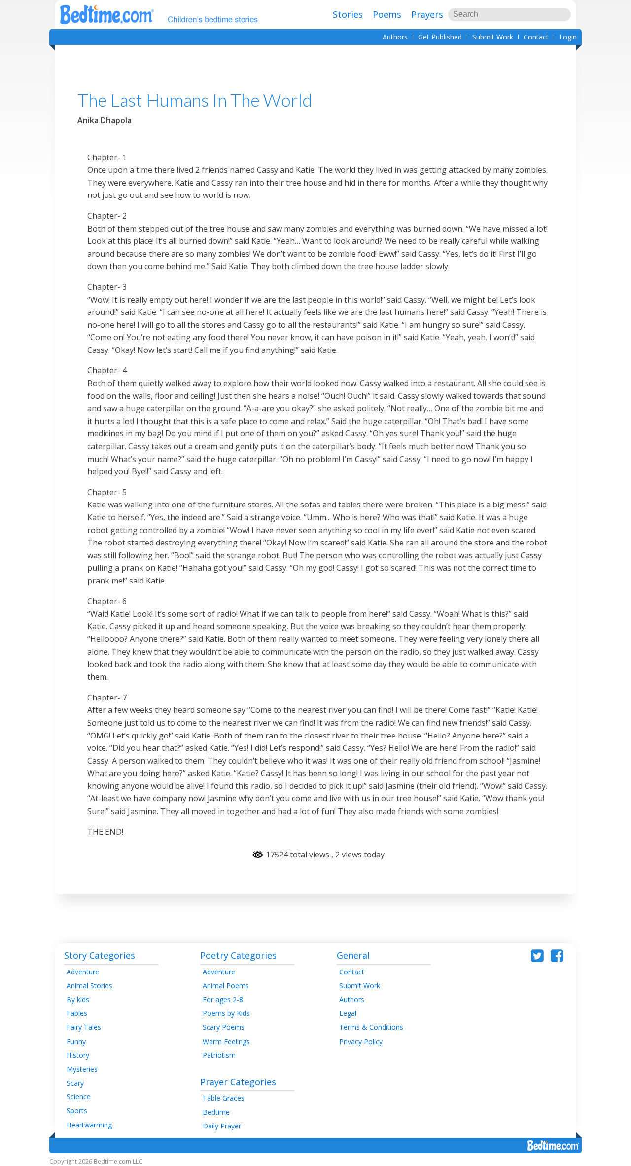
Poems (387, 14)
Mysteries (82, 1069)
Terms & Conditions (371, 1027)
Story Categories (99, 955)
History (78, 1055)
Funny (76, 1041)
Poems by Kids (226, 1013)
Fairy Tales (84, 1027)
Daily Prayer (222, 1125)
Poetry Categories (238, 955)
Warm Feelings (226, 1041)
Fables (77, 1013)
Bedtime (216, 1112)
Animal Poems (226, 985)
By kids (78, 999)
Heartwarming (89, 1124)
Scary (75, 1083)
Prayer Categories (238, 1082)
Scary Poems (224, 1027)
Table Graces (224, 1098)
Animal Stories (89, 985)
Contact (536, 36)
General (353, 955)
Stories (348, 14)
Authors (395, 36)
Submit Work (492, 36)
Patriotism (219, 1055)
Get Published (440, 36)
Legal (347, 1013)
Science (79, 1096)
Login (568, 36)
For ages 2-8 (223, 999)
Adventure (83, 971)
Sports (77, 1110)
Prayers (427, 14)
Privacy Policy (361, 1041)
